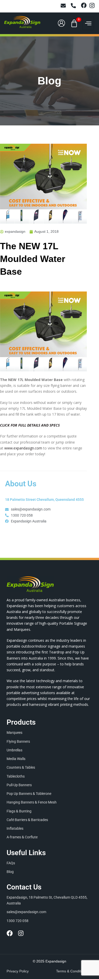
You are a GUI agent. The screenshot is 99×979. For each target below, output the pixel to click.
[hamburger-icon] (88, 23)
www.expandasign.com (23, 448)
